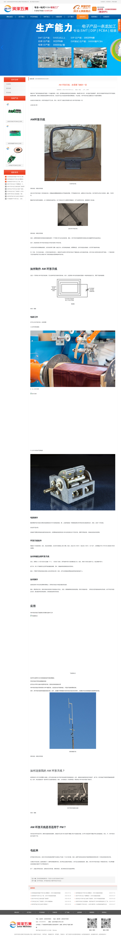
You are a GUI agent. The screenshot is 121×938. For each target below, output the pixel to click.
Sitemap (54, 930)
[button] (2, 47)
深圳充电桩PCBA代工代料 (14, 143)
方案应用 (59, 17)
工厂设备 (67, 912)
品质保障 (79, 912)
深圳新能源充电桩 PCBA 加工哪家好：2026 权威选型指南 (45, 893)
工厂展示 (71, 17)
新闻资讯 (83, 17)
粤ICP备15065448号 (41, 930)
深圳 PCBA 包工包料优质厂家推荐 (39, 898)
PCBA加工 (38, 934)
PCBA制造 (34, 17)
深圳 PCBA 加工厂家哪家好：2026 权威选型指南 (88, 895)
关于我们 (22, 17)
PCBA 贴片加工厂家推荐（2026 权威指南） (42, 901)
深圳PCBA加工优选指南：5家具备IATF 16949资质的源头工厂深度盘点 (92, 901)
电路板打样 (51, 934)
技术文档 (45, 78)
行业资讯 (8, 84)
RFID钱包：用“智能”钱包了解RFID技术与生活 (49, 880)
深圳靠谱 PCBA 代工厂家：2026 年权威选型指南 (43, 895)
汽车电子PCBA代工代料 (15, 165)
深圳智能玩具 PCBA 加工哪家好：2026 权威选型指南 (89, 893)
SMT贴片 (44, 934)
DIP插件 (57, 934)
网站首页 (10, 17)
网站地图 (114, 1)
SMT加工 (47, 17)
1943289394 (42, 921)
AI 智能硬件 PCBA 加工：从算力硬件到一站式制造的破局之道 (91, 904)
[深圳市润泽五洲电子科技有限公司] (17, 8)
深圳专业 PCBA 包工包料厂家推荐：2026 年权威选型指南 (90, 898)
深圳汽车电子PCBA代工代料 (14, 121)
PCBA (48, 7)
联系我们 (108, 1)
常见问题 (8, 92)
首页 (36, 78)
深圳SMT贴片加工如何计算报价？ (39, 904)
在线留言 (103, 1)
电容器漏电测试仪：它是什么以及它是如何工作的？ (51, 878)
